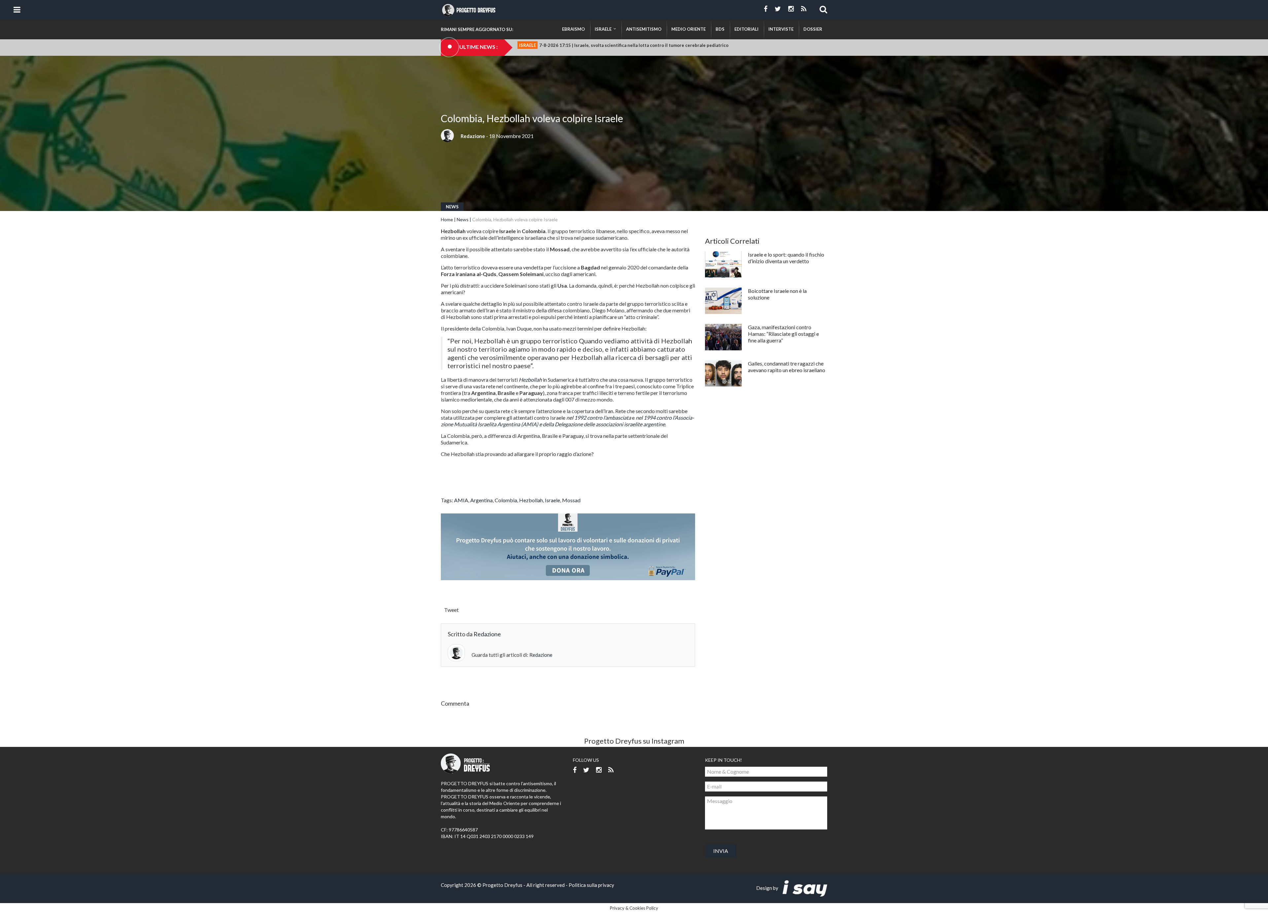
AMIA (461, 500)
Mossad (571, 500)
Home (447, 219)
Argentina (481, 500)
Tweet (451, 610)
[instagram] (791, 9)
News (452, 206)
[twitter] (778, 9)
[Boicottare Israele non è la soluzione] (723, 301)
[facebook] (765, 9)
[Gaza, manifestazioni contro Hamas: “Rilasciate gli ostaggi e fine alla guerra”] (723, 337)
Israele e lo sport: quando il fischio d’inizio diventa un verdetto (786, 257)
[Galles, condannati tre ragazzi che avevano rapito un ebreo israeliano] (723, 373)
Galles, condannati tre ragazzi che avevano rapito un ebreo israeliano (786, 366)
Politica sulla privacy (591, 885)
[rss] (803, 9)
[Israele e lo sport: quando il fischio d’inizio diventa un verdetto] (723, 264)
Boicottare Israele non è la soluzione (777, 294)
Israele (552, 500)
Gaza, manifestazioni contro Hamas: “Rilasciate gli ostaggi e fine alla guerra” (783, 333)
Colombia (506, 500)
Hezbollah (531, 500)
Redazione (473, 136)
